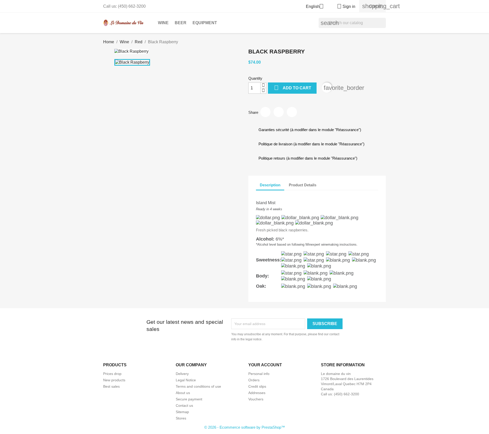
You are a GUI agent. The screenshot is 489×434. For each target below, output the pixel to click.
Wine (163, 23)
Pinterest (292, 112)
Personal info (258, 374)
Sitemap (182, 412)
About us (183, 393)
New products (114, 380)
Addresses (256, 393)
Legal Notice (186, 380)
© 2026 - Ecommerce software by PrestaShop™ (244, 427)
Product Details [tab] (302, 185)
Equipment (205, 23)
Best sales (111, 386)
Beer (180, 23)
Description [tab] (270, 185)
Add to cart (292, 87)
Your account (265, 365)
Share (265, 112)
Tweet (279, 112)
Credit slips (257, 386)
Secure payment (189, 399)
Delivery (182, 374)
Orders (254, 380)
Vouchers (255, 399)
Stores (181, 418)
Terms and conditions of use (198, 386)
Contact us (184, 405)
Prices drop (112, 374)
